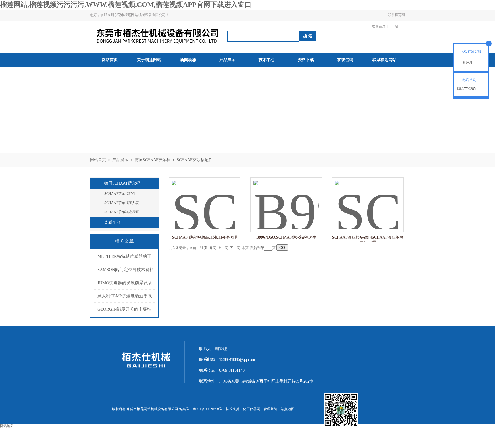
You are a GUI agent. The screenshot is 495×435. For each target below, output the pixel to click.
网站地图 (7, 426)
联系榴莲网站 (396, 20)
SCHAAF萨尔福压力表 (121, 203)
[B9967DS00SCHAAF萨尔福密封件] (286, 199)
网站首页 (110, 60)
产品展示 (227, 60)
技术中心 (267, 60)
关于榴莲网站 (149, 60)
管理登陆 (270, 409)
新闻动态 (188, 60)
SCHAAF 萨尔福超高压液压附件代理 (204, 237)
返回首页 (379, 26)
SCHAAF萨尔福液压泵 (121, 212)
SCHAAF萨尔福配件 (195, 160)
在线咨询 (345, 60)
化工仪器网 (251, 409)
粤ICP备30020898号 (207, 409)
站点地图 (287, 409)
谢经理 (467, 62)
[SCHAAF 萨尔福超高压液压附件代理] (204, 199)
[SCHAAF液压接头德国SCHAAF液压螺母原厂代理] (368, 199)
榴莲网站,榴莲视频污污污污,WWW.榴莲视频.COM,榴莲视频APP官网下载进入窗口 (126, 4)
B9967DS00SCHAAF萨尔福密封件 (286, 237)
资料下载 (306, 60)
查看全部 (112, 222)
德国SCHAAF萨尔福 (152, 160)
